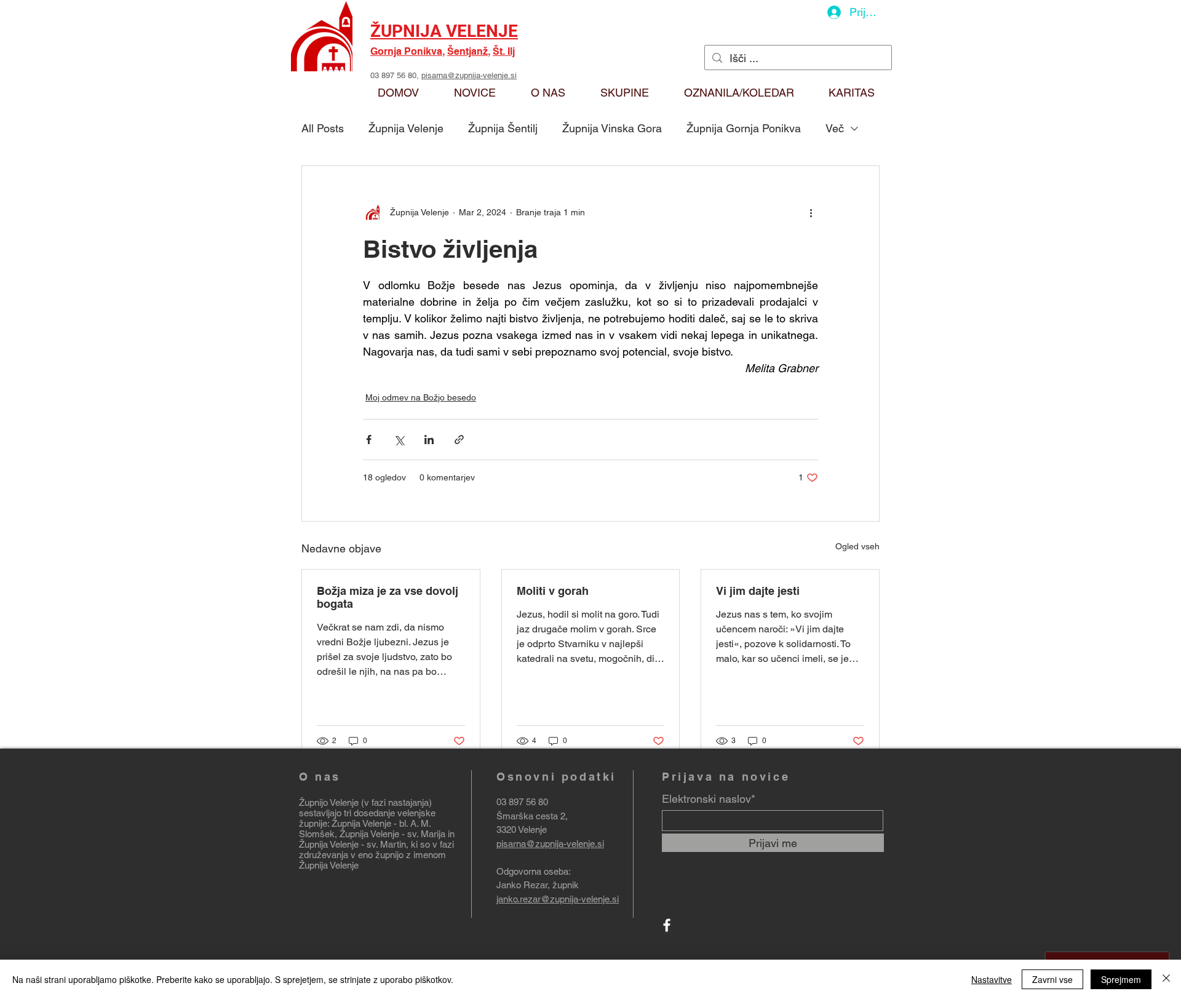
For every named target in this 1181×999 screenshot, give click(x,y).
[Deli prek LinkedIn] (429, 439)
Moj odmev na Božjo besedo (420, 397)
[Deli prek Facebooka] (369, 439)
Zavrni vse (1052, 979)
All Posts (322, 128)
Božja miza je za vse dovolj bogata (387, 597)
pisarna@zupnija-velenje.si (469, 75)
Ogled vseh (857, 546)
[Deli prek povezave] (459, 439)
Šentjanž (467, 51)
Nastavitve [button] (991, 979)
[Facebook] (666, 925)
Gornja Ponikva (406, 51)
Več (834, 128)
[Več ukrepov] (810, 212)
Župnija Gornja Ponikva (743, 128)
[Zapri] (1166, 979)
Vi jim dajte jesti (758, 590)
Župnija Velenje (405, 128)
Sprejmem (1121, 979)
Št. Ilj (504, 51)
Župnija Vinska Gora (612, 128)
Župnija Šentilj (503, 128)
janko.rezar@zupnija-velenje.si (557, 899)
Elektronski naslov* (708, 799)
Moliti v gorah (553, 590)
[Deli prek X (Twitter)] (399, 439)
